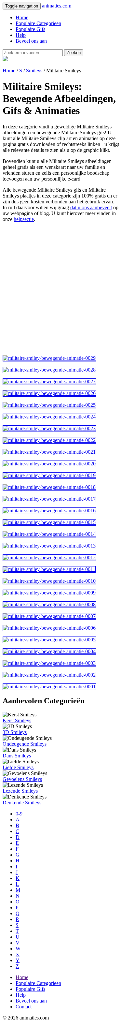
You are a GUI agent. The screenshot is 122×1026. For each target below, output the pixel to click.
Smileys (34, 70)
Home (22, 17)
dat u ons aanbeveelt (91, 207)
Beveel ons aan (31, 41)
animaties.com (56, 5)
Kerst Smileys (17, 720)
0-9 (19, 813)
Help (21, 35)
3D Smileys (15, 732)
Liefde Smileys (18, 767)
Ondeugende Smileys (25, 744)
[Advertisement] (61, 288)
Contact (24, 1006)
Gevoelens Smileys (22, 779)
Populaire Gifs (30, 29)
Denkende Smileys (22, 802)
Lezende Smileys (20, 791)
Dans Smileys (17, 755)
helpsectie (24, 219)
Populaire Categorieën (38, 23)
